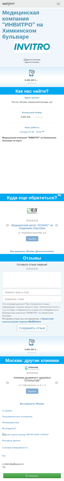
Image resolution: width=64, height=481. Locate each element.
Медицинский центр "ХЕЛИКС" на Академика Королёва (32, 226)
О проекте (7, 410)
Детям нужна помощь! (37, 434)
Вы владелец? (9, 428)
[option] (32, 225)
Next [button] (56, 225)
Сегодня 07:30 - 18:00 (31, 131)
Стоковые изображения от (15, 447)
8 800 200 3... (32, 81)
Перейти (32, 238)
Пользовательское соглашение (17, 416)
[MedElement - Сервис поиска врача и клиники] (8, 4)
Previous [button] (7, 225)
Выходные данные (11, 440)
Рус (4, 455)
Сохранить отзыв (32, 327)
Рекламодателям (10, 422)
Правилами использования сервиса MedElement (28, 320)
